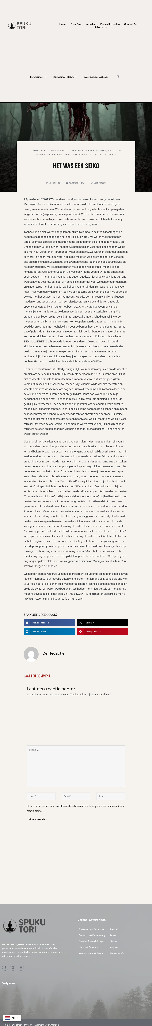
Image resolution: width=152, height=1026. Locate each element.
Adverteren (101, 27)
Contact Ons (131, 24)
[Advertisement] (76, 723)
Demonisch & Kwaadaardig (49, 150)
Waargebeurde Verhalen (96, 76)
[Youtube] (21, 968)
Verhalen (91, 24)
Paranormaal (36, 76)
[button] (49, 622)
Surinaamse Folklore (63, 76)
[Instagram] (13, 968)
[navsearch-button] (118, 77)
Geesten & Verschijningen (88, 150)
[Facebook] (5, 968)
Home (62, 24)
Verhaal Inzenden (110, 24)
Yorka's (110, 154)
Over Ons (76, 24)
